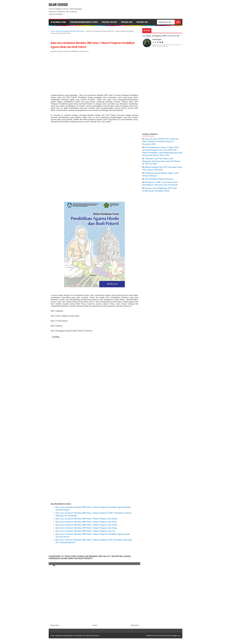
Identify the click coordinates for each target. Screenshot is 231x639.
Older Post (134, 625)
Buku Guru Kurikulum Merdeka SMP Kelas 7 (71, 51)
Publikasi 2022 (126, 22)
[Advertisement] (94, 72)
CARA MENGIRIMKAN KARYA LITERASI (84, 22)
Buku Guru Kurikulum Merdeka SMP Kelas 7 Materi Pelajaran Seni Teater (86, 525)
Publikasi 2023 (142, 22)
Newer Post (54, 625)
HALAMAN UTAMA (59, 22)
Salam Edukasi (58, 5)
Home (95, 625)
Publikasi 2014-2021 (109, 22)
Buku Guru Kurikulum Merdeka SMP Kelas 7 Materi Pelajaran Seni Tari (85, 531)
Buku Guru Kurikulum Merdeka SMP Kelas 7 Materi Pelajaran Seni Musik (86, 519)
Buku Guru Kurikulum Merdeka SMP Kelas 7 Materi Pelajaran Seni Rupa (86, 522)
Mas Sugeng (160, 635)
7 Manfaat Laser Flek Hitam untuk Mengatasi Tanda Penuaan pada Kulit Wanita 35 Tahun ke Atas (161, 161)
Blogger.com (176, 635)
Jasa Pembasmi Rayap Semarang (158, 179)
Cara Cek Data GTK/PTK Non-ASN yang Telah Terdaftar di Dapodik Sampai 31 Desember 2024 (160, 141)
